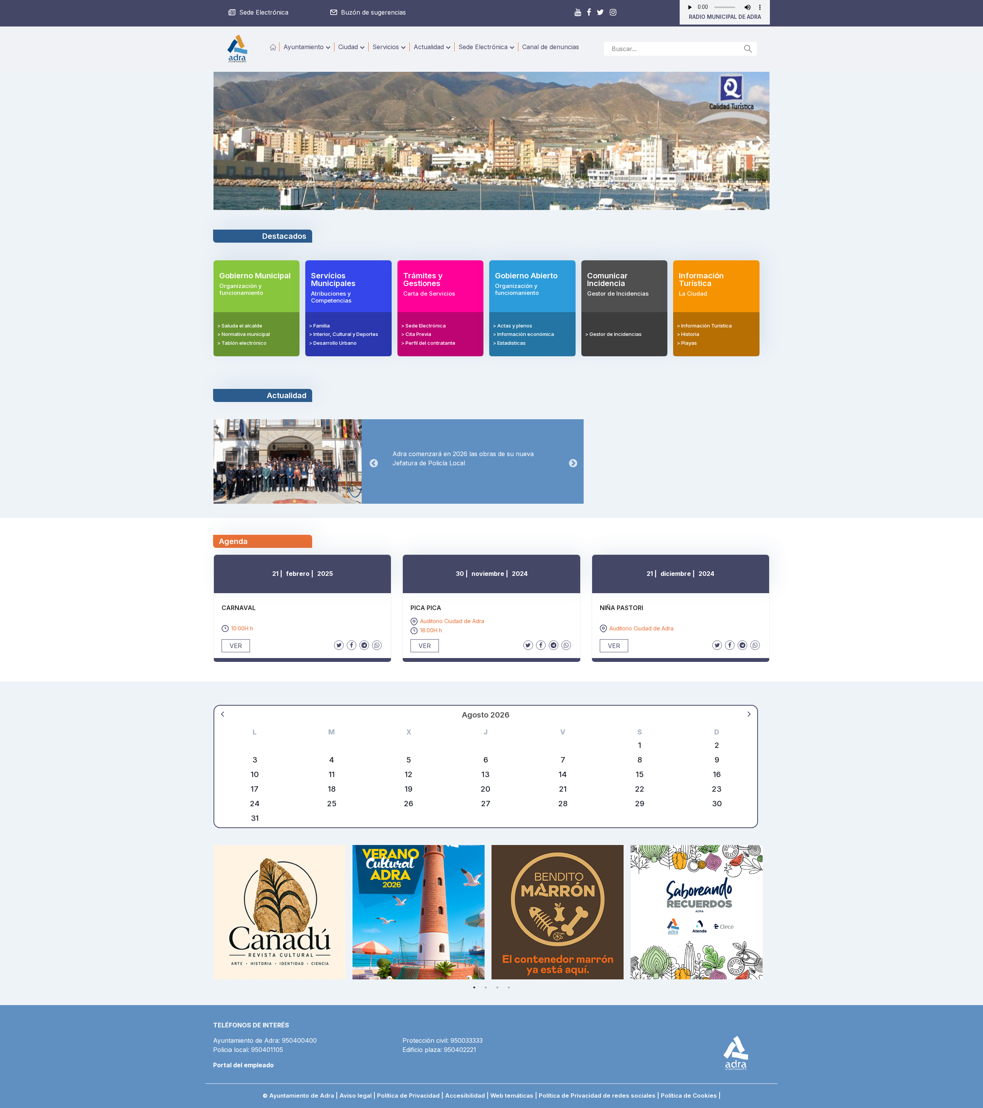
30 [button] (717, 803)
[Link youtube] (577, 12)
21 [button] (563, 789)
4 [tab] (509, 987)
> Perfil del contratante (428, 343)
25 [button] (331, 803)
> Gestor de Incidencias (613, 334)
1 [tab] (474, 987)
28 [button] (563, 803)
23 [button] (717, 789)
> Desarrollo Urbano (333, 343)
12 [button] (408, 774)
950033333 (466, 1040)
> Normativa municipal (243, 334)
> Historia (688, 334)
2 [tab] (486, 987)
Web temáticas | (513, 1095)
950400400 (299, 1040)
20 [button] (485, 789)
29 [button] (639, 803)
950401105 (267, 1049)
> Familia (319, 325)
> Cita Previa (416, 334)
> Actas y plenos (512, 325)
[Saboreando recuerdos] (700, 912)
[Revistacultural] (282, 912)
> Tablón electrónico (241, 343)
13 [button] (486, 774)
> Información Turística (704, 325)
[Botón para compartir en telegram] (364, 645)
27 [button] (485, 803)
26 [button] (408, 803)
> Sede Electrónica (423, 325)
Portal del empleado (243, 1065)
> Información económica (523, 334)
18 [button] (332, 789)
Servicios (385, 47)
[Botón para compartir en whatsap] (377, 645)
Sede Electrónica (483, 47)
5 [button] (408, 759)
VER (236, 646)
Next (760, 142)
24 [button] (255, 803)
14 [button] (563, 774)
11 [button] (332, 774)
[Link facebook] (589, 12)
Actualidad (429, 47)
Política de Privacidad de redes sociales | (599, 1095)
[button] (223, 713)
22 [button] (639, 789)
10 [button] (255, 774)
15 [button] (640, 774)
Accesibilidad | (467, 1095)
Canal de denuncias (550, 47)
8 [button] (639, 759)
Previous (223, 142)
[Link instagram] (617, 12)
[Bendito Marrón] (561, 912)
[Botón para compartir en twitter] (339, 645)
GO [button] (748, 48)
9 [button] (717, 759)
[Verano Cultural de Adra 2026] (422, 912)
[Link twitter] (600, 12)
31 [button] (255, 818)
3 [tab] (497, 987)
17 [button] (254, 789)
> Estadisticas (509, 343)
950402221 (460, 1049)
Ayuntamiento (303, 47)
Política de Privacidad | (411, 1095)
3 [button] (254, 759)
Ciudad (348, 47)
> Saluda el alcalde (239, 325)
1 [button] (639, 745)
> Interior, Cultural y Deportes (343, 334)
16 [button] (717, 774)
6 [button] (485, 759)
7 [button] (563, 759)
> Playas (687, 343)
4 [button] (331, 759)
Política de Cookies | (691, 1095)
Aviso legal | (358, 1095)
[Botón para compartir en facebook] (351, 645)
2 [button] (717, 745)
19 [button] (408, 789)
